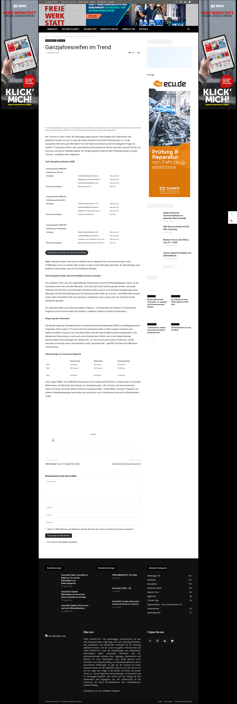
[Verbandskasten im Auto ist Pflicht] (181, 318)
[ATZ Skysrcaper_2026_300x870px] (169, 196)
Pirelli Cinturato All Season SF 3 (88, 183)
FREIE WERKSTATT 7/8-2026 (124, 575)
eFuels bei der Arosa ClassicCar (126, 464)
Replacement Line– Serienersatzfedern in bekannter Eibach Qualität (174, 215)
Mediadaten (102, 2)
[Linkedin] (185, 2)
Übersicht (52, 29)
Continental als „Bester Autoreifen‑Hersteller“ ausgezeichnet (156, 330)
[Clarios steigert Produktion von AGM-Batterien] (154, 256)
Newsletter (128, 29)
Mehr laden (168, 267)
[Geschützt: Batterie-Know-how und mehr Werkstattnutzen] (52, 609)
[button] (188, 29)
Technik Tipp (90, 29)
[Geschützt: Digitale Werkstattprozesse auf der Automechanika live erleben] (52, 595)
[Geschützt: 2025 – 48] (103, 591)
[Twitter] (190, 2)
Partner (92, 2)
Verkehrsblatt (83, 2)
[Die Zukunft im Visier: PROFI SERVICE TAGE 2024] (181, 290)
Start (47, 36)
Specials (143, 29)
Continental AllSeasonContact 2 (88, 176)
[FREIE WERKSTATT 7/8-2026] (103, 578)
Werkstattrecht (110, 29)
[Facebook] (176, 2)
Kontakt (111, 2)
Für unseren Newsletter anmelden (62, 542)
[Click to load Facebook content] (169, 56)
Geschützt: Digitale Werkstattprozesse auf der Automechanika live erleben (73, 594)
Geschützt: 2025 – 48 (121, 588)
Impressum (168, 701)
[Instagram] (181, 2)
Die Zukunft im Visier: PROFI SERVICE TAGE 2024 (179, 301)
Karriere (73, 2)
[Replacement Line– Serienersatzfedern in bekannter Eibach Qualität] (154, 216)
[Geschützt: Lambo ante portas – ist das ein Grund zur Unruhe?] (103, 605)
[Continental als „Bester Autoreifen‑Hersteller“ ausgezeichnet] (157, 318)
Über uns (64, 2)
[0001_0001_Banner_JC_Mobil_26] (53, 440)
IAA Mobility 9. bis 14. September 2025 (62, 464)
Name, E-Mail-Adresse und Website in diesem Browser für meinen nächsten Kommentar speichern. (91, 529)
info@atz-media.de (111, 690)
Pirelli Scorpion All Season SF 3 (88, 232)
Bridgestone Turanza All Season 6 (89, 179)
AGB (160, 701)
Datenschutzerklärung (183, 701)
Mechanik (69, 36)
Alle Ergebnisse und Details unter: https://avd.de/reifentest (67, 252)
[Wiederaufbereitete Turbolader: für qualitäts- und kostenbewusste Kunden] (157, 290)
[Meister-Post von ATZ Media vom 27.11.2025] (154, 243)
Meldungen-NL (57, 36)
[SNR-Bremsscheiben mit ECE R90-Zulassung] (154, 230)
